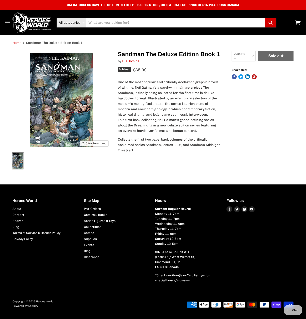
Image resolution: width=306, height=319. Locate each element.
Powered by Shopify (25, 305)
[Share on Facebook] (234, 76)
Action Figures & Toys (100, 221)
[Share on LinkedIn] (247, 76)
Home (16, 43)
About (16, 209)
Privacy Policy (22, 239)
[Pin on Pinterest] (254, 76)
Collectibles (92, 227)
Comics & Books (95, 215)
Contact (18, 215)
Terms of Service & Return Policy (36, 233)
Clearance (91, 257)
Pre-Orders (92, 209)
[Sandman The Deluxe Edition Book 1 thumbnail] (18, 161)
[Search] (270, 22)
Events (89, 245)
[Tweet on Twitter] (240, 76)
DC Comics (130, 61)
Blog (15, 227)
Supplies (90, 239)
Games (89, 233)
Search (17, 221)
